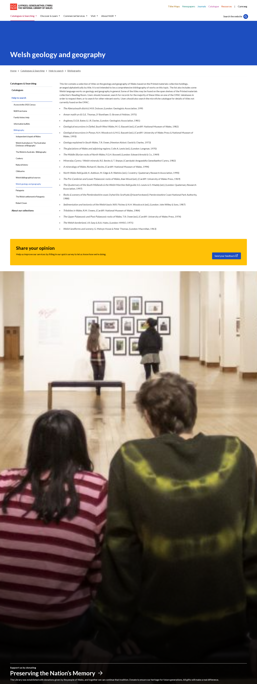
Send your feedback (225, 255)
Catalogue (213, 6)
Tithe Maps (174, 6)
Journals (202, 6)
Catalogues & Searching (23, 83)
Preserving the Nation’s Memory (52, 673)
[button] (36, 16)
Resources (226, 6)
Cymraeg (242, 6)
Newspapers (188, 6)
